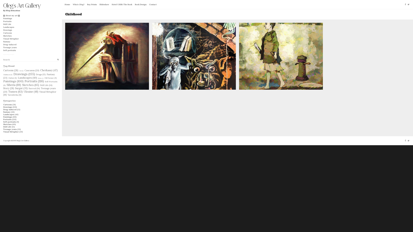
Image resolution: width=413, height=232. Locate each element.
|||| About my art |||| (11, 15)
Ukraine (31, 91)
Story (8, 88)
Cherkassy (49, 70)
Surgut (21, 88)
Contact (153, 4)
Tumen (15, 91)
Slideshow (104, 4)
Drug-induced (9, 44)
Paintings (7, 18)
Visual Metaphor (11, 38)
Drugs (41, 74)
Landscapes (8, 27)
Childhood (7, 75)
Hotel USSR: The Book (122, 4)
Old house (50, 78)
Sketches (7, 36)
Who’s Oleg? (78, 4)
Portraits (7, 21)
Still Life (7, 24)
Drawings (7, 30)
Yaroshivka (14, 95)
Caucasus (32, 70)
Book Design (140, 4)
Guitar (12, 78)
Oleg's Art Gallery (22, 6)
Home (67, 4)
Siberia (14, 85)
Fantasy (6, 41)
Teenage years (10, 47)
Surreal (34, 88)
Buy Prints (92, 4)
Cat (21, 71)
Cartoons (7, 33)
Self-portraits (9, 50)
